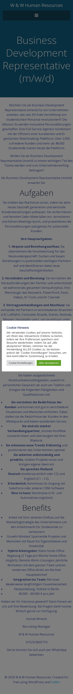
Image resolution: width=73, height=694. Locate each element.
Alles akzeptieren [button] (49, 363)
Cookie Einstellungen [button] (21, 363)
